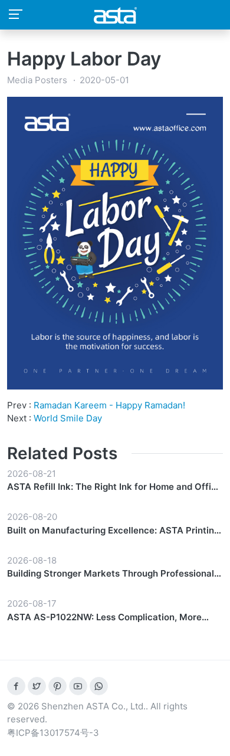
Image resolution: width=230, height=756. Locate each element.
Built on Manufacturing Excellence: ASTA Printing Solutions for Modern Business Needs (113, 531)
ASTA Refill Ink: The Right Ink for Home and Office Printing (114, 487)
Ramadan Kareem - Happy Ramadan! (109, 405)
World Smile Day (68, 418)
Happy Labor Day (84, 58)
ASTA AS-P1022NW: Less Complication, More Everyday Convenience (104, 617)
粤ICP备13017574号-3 (53, 732)
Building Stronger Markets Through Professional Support (110, 574)
